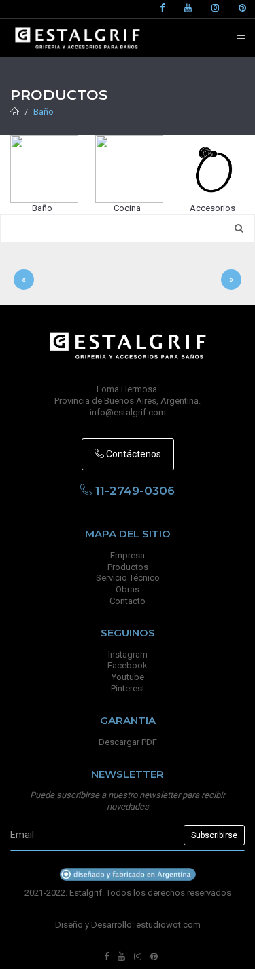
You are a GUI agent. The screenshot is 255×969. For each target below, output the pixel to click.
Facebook (127, 665)
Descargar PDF (128, 742)
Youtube (128, 677)
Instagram (128, 654)
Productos (127, 567)
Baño (43, 112)
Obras (127, 589)
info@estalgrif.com (128, 412)
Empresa (127, 555)
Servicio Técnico (128, 578)
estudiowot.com (168, 924)
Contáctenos (132, 454)
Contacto (127, 601)
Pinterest (128, 688)
